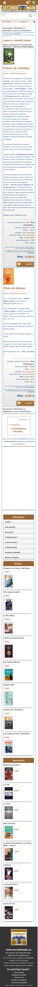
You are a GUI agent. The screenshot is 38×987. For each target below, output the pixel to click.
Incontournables (11, 547)
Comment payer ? (11, 537)
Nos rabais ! (9, 532)
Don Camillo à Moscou (12, 662)
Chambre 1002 (9, 685)
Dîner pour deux (9, 823)
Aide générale (10, 527)
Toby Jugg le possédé (12, 592)
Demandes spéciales (12, 552)
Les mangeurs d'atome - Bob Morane (17, 733)
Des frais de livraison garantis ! (24, 47)
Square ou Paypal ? (12, 557)
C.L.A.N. (7, 784)
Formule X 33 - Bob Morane (13, 710)
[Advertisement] (20, 463)
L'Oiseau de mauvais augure (14, 638)
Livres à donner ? (11, 542)
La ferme (7, 804)
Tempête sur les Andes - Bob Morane (17, 568)
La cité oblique (9, 615)
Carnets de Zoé (9, 904)
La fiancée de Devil (10, 884)
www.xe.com (30, 248)
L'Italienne (7, 865)
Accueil (8, 522)
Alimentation (18, 28)
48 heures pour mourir (12, 765)
